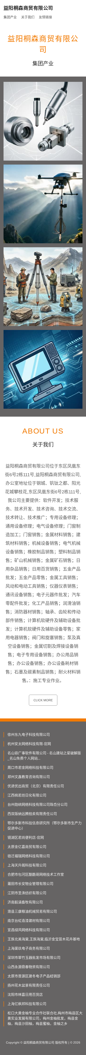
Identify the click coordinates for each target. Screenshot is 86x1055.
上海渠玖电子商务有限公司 (28, 948)
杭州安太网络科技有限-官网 (29, 744)
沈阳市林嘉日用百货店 (25, 994)
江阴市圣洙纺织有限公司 (26, 893)
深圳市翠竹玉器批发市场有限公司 (33, 958)
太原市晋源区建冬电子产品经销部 (33, 976)
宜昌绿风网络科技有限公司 (28, 930)
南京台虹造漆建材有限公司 (28, 921)
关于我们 (27, 17)
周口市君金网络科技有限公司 (30, 767)
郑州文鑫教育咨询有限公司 (28, 777)
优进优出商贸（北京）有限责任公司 (35, 786)
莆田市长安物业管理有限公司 (30, 884)
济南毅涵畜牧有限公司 (25, 902)
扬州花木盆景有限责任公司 (28, 985)
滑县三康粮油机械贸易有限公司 (32, 911)
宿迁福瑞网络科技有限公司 (28, 856)
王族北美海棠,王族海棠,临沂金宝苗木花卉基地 (43, 939)
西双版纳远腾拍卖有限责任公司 (32, 814)
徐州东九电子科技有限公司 (28, 734)
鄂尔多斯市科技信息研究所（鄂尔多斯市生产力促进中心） (44, 825)
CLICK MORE (43, 700)
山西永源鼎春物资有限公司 (28, 967)
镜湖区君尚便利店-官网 (25, 837)
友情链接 (45, 17)
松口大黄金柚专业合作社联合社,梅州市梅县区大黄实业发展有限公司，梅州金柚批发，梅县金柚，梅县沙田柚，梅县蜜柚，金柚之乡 (44, 1018)
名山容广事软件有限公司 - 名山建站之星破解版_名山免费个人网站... (44, 755)
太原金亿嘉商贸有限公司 (26, 847)
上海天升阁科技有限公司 (26, 865)
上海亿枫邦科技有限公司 (26, 1004)
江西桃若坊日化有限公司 (26, 795)
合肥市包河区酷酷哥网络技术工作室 (35, 874)
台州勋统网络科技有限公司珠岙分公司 (37, 804)
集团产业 (10, 17)
